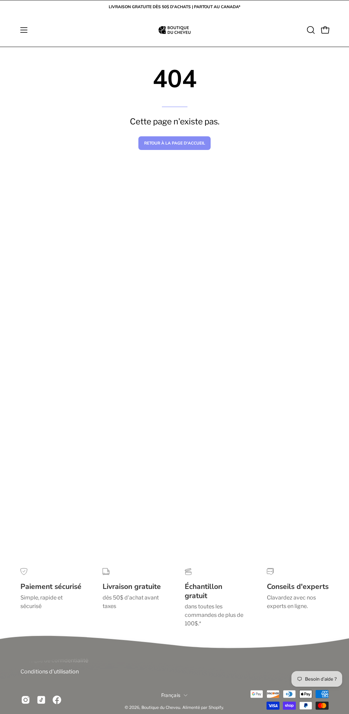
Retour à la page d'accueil (174, 143)
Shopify (216, 707)
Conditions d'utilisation (49, 671)
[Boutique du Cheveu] (174, 30)
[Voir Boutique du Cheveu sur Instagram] (25, 700)
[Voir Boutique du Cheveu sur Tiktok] (41, 700)
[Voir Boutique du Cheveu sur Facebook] (57, 700)
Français (170, 695)
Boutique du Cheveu (160, 707)
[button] (310, 30)
